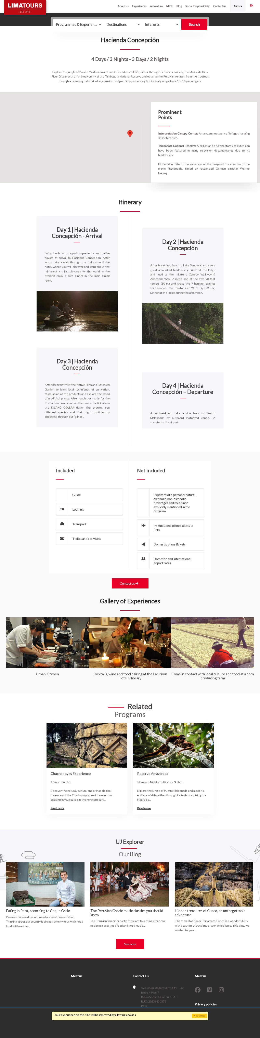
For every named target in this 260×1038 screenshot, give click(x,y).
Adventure (156, 6)
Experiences (139, 6)
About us (123, 6)
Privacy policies (206, 1004)
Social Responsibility (197, 6)
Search (194, 24)
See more (130, 944)
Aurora (238, 6)
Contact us (219, 6)
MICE (169, 6)
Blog (179, 6)
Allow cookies (199, 1016)
